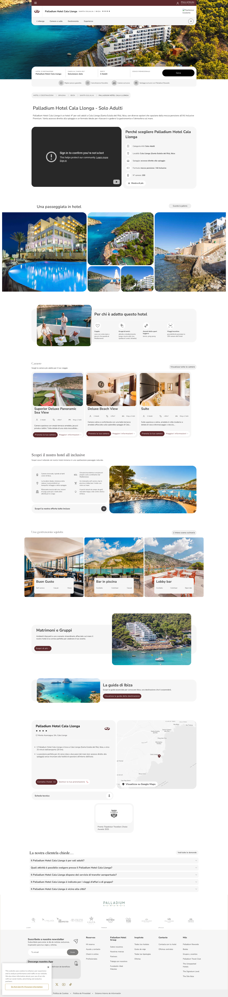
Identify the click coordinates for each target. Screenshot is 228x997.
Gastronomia (73, 21)
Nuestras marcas (117, 951)
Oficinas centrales (166, 949)
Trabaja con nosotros (118, 961)
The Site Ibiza (188, 976)
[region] (27, 979)
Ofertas (137, 959)
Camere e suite (56, 21)
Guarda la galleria (180, 206)
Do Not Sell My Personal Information (27, 987)
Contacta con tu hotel (167, 944)
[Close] (48, 967)
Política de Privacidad (81, 993)
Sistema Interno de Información (108, 993)
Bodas (185, 949)
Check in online (92, 954)
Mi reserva (90, 944)
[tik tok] (70, 984)
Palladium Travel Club (192, 959)
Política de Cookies (60, 993)
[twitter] (57, 984)
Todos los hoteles (141, 944)
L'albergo (40, 21)
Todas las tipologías (142, 954)
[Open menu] (35, 2)
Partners (113, 956)
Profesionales (91, 959)
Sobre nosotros (116, 947)
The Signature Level (191, 971)
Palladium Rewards (191, 944)
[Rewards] (177, 3)
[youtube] (64, 984)
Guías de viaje (140, 949)
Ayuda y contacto (93, 949)
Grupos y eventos (190, 954)
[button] (50, 73)
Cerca (178, 73)
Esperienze (88, 21)
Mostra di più (137, 183)
